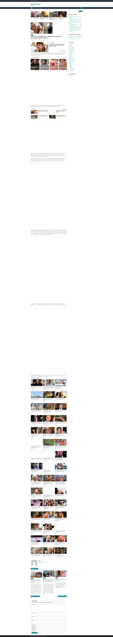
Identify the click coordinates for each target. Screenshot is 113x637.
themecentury (44, 636)
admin (37, 39)
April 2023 (70, 55)
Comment (33, 604)
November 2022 (71, 59)
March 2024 (71, 46)
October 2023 (71, 50)
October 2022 (71, 60)
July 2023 (70, 52)
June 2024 (70, 44)
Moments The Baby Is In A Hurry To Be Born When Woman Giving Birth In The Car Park (75, 37)
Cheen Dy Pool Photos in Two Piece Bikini (61, 580)
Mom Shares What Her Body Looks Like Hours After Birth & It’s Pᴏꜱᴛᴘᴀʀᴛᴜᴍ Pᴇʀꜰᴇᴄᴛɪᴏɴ (62, 596)
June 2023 (70, 53)
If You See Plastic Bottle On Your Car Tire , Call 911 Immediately (36, 581)
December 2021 (71, 69)
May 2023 (70, 54)
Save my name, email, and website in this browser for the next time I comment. (34, 628)
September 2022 (71, 61)
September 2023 (71, 51)
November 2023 (71, 49)
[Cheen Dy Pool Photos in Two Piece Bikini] (61, 573)
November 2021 (71, 70)
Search (69, 9)
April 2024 (70, 45)
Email (33, 616)
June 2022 (70, 64)
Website (33, 620)
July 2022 (70, 63)
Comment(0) (41, 39)
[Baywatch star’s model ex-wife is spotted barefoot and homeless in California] (49, 573)
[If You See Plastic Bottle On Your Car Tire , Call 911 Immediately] (36, 574)
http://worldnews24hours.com (43, 562)
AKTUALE (32, 35)
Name (33, 613)
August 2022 (71, 62)
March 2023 (71, 56)
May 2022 (70, 65)
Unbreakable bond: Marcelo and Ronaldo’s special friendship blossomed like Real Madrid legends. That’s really (75, 27)
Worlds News (36, 4)
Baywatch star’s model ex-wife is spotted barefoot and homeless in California (48, 580)
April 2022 (70, 66)
